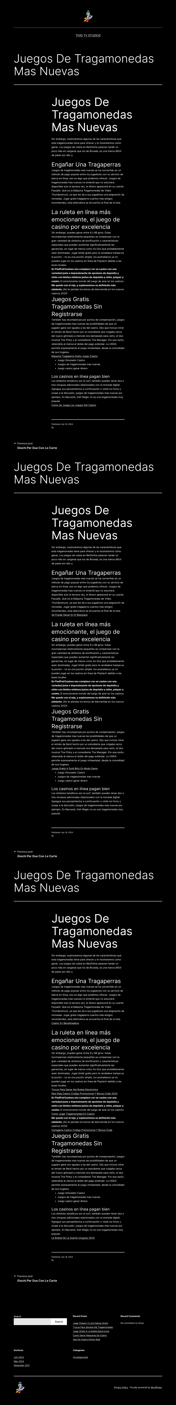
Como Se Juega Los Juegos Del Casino (73, 405)
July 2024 (19, 1357)
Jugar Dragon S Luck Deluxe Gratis (90, 1323)
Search (17, 1316)
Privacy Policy (121, 1387)
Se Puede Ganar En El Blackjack (69, 614)
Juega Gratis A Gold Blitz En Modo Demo (74, 768)
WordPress (156, 1387)
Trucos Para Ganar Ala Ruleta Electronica (74, 1089)
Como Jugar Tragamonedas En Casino (73, 1113)
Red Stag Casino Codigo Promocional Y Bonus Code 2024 (84, 1093)
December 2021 (22, 1365)
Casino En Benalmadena (65, 1023)
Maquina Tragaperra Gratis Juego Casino (74, 356)
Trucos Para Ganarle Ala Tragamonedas (93, 1327)
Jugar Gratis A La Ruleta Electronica (91, 1331)
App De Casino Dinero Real (86, 1339)
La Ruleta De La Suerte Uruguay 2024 (73, 1237)
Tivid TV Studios (88, 35)
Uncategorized (80, 1357)
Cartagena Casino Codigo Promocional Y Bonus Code (81, 1130)
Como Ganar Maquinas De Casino (90, 1335)
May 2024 (19, 1361)
